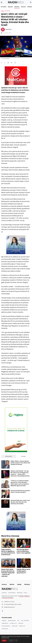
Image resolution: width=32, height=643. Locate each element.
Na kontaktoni (12, 593)
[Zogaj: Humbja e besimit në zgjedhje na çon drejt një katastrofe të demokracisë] (8, 543)
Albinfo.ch (20, 623)
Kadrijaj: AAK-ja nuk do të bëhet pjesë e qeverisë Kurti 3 (23, 571)
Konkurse (4, 584)
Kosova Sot (14, 626)
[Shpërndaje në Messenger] (8, 62)
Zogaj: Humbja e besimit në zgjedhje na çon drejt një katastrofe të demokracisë (8, 552)
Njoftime (12, 584)
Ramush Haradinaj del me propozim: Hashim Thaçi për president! (20, 491)
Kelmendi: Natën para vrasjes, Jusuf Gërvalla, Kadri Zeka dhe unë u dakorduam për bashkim (20, 502)
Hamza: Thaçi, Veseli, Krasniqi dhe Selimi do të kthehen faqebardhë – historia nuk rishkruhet (7, 573)
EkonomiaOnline (6, 626)
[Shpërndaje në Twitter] (4, 62)
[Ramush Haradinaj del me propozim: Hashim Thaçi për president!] (5, 494)
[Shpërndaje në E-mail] (11, 62)
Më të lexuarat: (8, 456)
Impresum (4, 593)
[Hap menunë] (1, 2)
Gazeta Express (12, 620)
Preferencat (11, 640)
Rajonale (10, 7)
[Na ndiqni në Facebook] (2, 611)
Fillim (2, 11)
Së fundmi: (23, 456)
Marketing (19, 593)
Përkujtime (27, 584)
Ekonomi (23, 7)
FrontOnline (5, 629)
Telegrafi (4, 620)
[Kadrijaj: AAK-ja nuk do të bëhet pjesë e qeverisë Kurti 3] (24, 563)
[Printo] (14, 62)
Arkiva (25, 593)
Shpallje (19, 584)
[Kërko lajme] (30, 2)
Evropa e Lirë (13, 623)
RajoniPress (8, 29)
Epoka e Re (22, 626)
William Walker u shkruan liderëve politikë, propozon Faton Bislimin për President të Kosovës (20, 462)
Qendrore (16, 7)
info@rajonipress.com (9, 607)
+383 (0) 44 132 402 (9, 601)
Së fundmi (3, 7)
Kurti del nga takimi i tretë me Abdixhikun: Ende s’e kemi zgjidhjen (23, 551)
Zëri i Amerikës (25, 620)
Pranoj (4, 640)
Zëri (18, 620)
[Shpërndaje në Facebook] (1, 62)
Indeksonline (5, 623)
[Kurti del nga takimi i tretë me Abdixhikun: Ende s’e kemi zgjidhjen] (24, 543)
